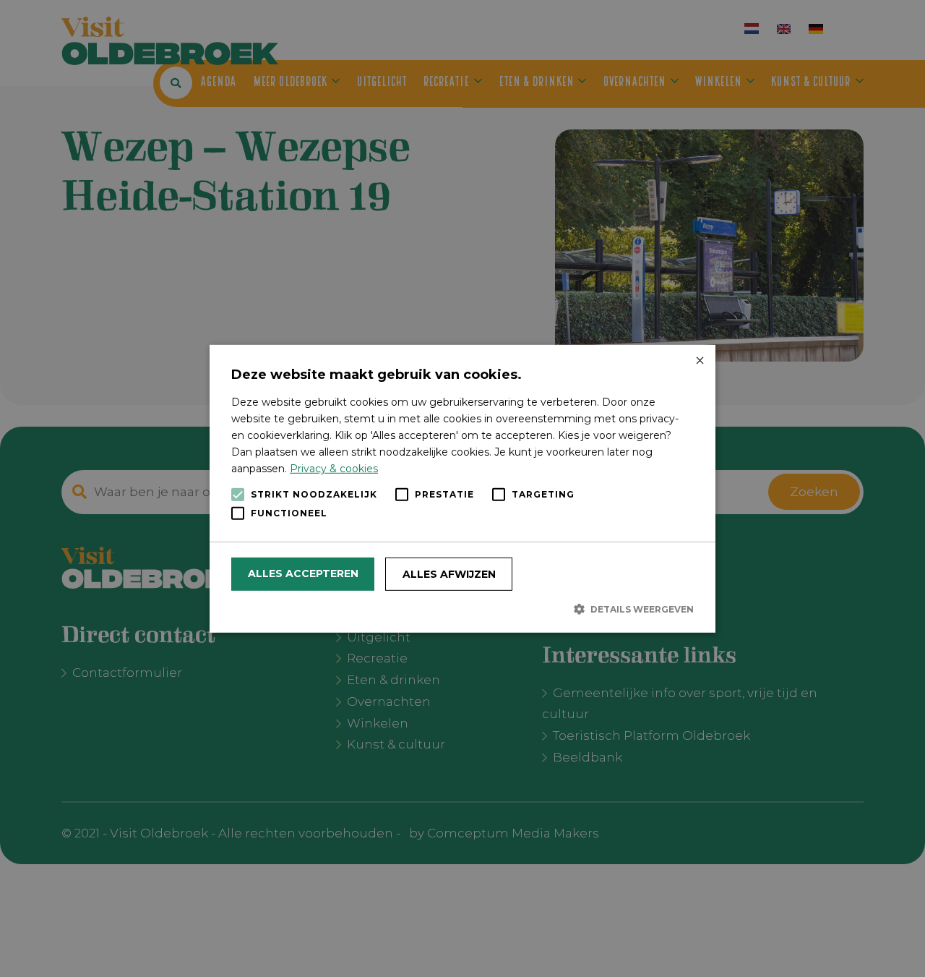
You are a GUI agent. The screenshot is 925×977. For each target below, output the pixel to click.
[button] (462, 609)
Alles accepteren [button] (303, 573)
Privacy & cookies (334, 468)
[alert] (462, 488)
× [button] (699, 360)
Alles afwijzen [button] (449, 574)
